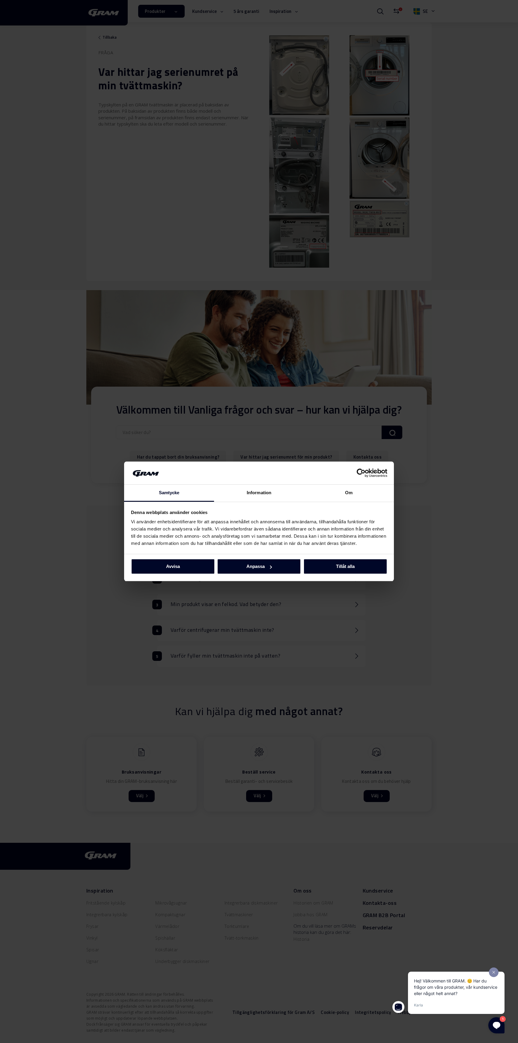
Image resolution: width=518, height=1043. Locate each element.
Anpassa (255, 566)
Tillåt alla (345, 566)
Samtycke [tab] (169, 492)
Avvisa (173, 566)
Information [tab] (259, 492)
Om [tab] (349, 492)
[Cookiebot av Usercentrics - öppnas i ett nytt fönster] (361, 472)
